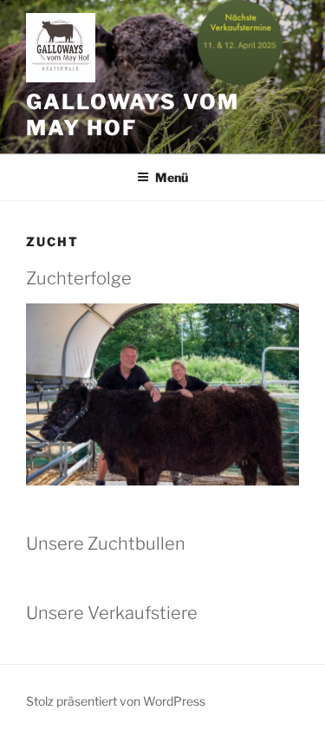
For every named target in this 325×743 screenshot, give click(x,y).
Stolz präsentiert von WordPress (115, 701)
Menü (171, 177)
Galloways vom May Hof (132, 114)
